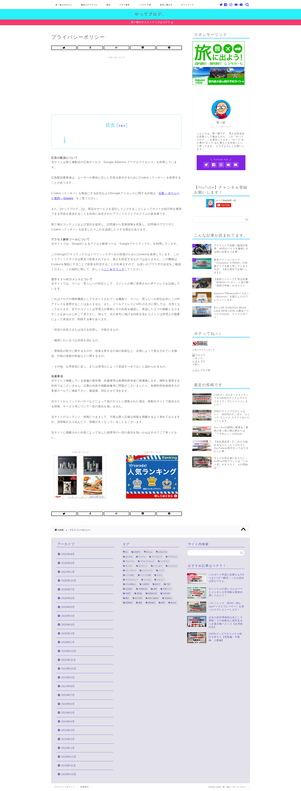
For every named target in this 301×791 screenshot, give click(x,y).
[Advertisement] (116, 84)
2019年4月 (68, 721)
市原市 (128, 594)
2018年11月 (68, 765)
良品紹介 (168, 598)
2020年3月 (68, 624)
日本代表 (166, 594)
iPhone (149, 552)
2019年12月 (68, 651)
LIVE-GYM (162, 552)
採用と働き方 (166, 5)
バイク (161, 571)
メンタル (147, 580)
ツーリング (172, 566)
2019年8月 (68, 686)
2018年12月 (68, 756)
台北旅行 (128, 589)
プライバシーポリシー (64, 787)
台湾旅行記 (142, 589)
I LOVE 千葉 (144, 5)
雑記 (108, 5)
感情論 (139, 594)
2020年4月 (68, 615)
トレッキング (130, 571)
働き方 (157, 584)
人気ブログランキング (203, 350)
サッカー (128, 566)
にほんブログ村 (201, 370)
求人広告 (138, 598)
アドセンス (172, 557)
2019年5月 (68, 712)
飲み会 (173, 603)
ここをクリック (114, 269)
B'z (126, 552)
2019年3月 (68, 730)
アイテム (141, 557)
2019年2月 (68, 739)
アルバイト (129, 561)
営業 (155, 589)
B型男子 (137, 552)
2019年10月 (68, 668)
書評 (127, 598)
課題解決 (128, 603)
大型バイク (167, 589)
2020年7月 (68, 589)
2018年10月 (68, 774)
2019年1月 (68, 747)
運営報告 (151, 603)
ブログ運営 (124, 5)
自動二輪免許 (153, 598)
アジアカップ (157, 557)
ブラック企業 (145, 575)
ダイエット (142, 566)
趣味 (140, 603)
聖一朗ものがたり (64, 5)
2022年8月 (68, 554)
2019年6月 (68, 703)
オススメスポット (147, 561)
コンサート (164, 561)
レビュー (160, 580)
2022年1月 (68, 571)
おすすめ (128, 557)
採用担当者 (152, 594)
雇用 (163, 603)
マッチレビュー (131, 580)
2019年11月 (68, 659)
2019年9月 (68, 677)
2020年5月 (68, 607)
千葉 (168, 584)
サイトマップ (187, 5)
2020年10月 (68, 580)
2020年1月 (68, 642)
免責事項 (84, 787)
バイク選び (129, 575)
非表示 (121, 125)
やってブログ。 (150, 14)
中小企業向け (130, 584)
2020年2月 (68, 633)
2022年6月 (68, 562)
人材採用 (145, 584)
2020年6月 (68, 598)
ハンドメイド (147, 571)
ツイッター (157, 566)
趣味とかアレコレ (89, 5)
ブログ (159, 575)
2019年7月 (68, 695)
